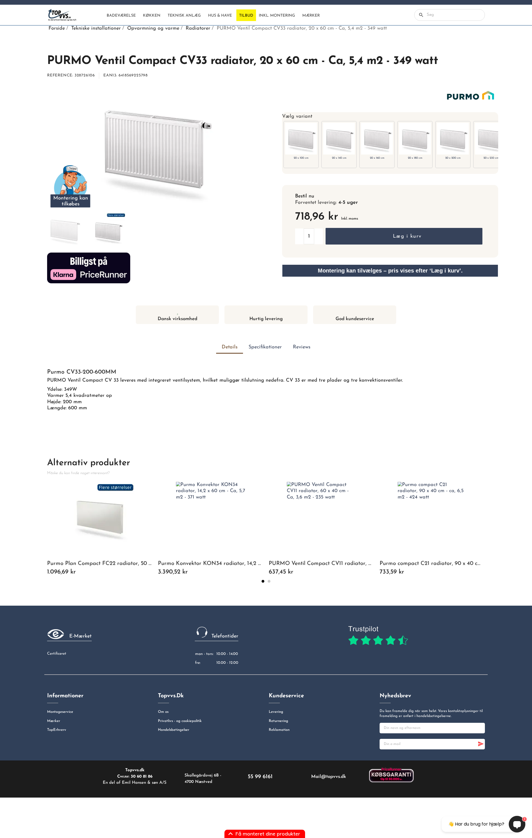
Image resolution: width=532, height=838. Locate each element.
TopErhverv (56, 730)
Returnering (278, 721)
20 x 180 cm (415, 158)
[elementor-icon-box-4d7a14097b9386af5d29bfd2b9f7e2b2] (266, 311)
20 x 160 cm (377, 158)
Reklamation (279, 730)
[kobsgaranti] (391, 774)
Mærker (53, 721)
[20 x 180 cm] (415, 138)
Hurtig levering (266, 319)
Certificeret (56, 654)
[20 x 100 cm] (301, 138)
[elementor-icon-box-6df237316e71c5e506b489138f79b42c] (177, 311)
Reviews (301, 347)
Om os (163, 712)
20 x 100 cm (301, 158)
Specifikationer (265, 347)
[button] (404, 236)
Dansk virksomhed (177, 319)
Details (229, 347)
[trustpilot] (378, 635)
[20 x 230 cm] (491, 138)
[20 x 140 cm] (339, 138)
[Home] (99, 15)
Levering (276, 712)
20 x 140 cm (339, 158)
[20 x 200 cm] (453, 138)
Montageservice (60, 712)
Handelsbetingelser (173, 730)
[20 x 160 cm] (377, 138)
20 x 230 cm (491, 158)
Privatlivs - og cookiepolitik (180, 721)
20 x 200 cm (453, 158)
